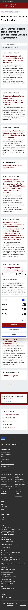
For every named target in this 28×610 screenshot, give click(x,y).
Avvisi (2, 509)
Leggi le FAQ (4, 567)
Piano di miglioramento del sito (9, 603)
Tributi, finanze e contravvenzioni (19, 490)
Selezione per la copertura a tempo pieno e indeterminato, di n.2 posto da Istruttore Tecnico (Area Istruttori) (13, 100)
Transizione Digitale (10, 376)
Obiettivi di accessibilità (7, 584)
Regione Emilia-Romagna (7, 1)
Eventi (2, 519)
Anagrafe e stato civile (6, 479)
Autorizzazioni (4, 484)
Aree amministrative (6, 454)
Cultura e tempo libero (6, 489)
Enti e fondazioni (5, 459)
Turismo (17, 494)
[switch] (24, 304)
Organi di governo (5, 452)
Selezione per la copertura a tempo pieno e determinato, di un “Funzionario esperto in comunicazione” (14, 134)
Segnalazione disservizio (7, 572)
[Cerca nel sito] (24, 5)
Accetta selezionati (14, 329)
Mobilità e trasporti (19, 482)
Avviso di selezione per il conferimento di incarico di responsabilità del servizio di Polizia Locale (13, 59)
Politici (2, 461)
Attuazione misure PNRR (7, 588)
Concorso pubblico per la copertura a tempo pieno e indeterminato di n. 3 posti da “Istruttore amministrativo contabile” (14, 272)
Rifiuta (14, 334)
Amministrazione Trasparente (8, 577)
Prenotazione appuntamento (8, 569)
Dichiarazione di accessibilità (8, 581)
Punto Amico (4, 551)
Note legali (3, 586)
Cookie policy (10, 605)
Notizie (2, 504)
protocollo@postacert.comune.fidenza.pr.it (14, 564)
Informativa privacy (6, 579)
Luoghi (2, 517)
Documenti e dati (5, 466)
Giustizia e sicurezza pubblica (20, 476)
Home (2, 11)
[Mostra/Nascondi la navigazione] (2, 5)
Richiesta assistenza (6, 574)
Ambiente (3, 477)
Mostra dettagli (19, 320)
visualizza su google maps (7, 531)
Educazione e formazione (4, 492)
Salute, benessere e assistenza (20, 485)
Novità (6, 11)
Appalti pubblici (5, 482)
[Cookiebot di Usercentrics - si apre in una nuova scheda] (16, 274)
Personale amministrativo (7, 464)
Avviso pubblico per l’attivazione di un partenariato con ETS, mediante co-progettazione (13, 342)
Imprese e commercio (20, 479)
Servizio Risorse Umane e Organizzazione (12, 166)
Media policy (23, 605)
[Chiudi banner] (25, 274)
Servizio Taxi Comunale (7, 557)
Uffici (2, 457)
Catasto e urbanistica (6, 486)
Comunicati (4, 506)
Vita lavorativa (18, 496)
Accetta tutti (14, 324)
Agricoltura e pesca (6, 474)
